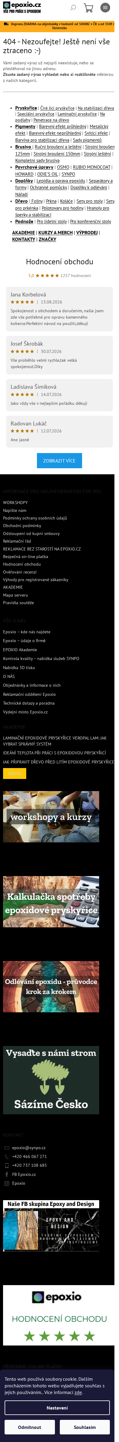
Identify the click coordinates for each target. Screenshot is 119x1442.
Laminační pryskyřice (77, 114)
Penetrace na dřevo (51, 120)
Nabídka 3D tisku (19, 667)
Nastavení (57, 1408)
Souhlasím (85, 1427)
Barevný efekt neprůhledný (55, 133)
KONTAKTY (23, 239)
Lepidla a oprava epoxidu (61, 181)
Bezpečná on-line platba (25, 556)
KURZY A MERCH (55, 232)
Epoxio (18, 1183)
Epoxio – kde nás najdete (26, 632)
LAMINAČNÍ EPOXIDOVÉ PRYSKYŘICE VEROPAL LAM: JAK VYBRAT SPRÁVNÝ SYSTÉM (55, 740)
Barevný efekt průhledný (62, 126)
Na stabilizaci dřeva (96, 108)
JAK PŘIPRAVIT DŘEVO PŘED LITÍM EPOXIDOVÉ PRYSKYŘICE (58, 762)
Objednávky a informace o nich (32, 685)
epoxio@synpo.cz (28, 1147)
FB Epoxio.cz (24, 1174)
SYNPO (68, 174)
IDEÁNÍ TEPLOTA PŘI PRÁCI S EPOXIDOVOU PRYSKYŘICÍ (54, 753)
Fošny (36, 201)
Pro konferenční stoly (90, 221)
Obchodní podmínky (22, 525)
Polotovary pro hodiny (62, 208)
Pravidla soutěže (18, 602)
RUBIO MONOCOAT (91, 167)
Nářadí (21, 194)
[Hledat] (73, 8)
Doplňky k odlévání (88, 187)
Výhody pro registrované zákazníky (35, 579)
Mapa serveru (15, 595)
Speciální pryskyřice (35, 114)
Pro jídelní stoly (52, 221)
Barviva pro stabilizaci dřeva (42, 140)
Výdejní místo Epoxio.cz (25, 712)
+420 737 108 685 (29, 1165)
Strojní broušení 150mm (57, 154)
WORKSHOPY (15, 502)
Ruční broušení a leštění (58, 147)
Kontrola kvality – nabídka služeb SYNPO (41, 658)
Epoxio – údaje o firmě (24, 640)
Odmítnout (29, 1427)
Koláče (66, 201)
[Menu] (105, 8)
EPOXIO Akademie (20, 649)
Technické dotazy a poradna (29, 703)
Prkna (51, 201)
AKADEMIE (23, 232)
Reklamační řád (17, 541)
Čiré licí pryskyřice (57, 108)
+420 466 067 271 (29, 1156)
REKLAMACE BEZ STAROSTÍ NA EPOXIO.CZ (42, 549)
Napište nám (14, 510)
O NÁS (9, 676)
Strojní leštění (97, 154)
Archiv (14, 773)
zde (78, 1392)
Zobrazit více (59, 461)
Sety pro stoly (90, 201)
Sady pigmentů (87, 140)
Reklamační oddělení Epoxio (29, 694)
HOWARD (24, 174)
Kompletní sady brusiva (37, 160)
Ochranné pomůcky (48, 187)
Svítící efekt (96, 133)
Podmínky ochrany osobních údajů (35, 518)
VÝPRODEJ (87, 232)
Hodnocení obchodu (59, 261)
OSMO (63, 167)
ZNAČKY (47, 239)
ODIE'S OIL (47, 174)
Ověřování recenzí (20, 572)
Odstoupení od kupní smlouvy (31, 533)
